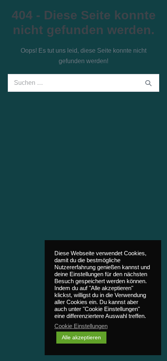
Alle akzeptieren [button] (81, 337)
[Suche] (148, 83)
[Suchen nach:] (83, 82)
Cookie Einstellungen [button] (81, 326)
